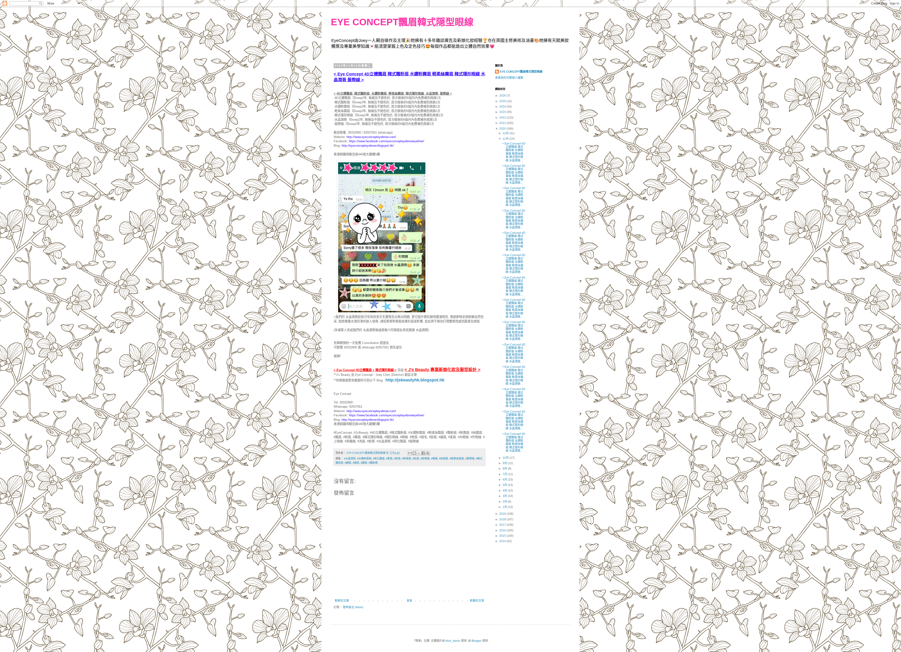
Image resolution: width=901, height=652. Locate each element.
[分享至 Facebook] (423, 453)
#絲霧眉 (443, 458)
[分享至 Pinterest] (427, 453)
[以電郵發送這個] (410, 453)
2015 (503, 535)
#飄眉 (364, 462)
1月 (505, 507)
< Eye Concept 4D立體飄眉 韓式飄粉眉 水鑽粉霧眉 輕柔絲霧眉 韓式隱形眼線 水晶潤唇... (513, 152)
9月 (505, 463)
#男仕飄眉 (379, 458)
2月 (505, 501)
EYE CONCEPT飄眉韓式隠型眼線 (402, 22)
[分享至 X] (418, 453)
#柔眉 (389, 458)
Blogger (477, 640)
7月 (505, 474)
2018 (503, 519)
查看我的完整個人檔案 (509, 77)
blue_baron (453, 640)
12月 (506, 133)
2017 (503, 524)
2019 (503, 513)
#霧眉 (356, 462)
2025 (503, 101)
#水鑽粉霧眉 (364, 458)
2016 (503, 530)
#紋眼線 (425, 458)
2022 (503, 117)
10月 (506, 457)
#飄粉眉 (373, 462)
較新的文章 (342, 600)
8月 (505, 468)
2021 (503, 123)
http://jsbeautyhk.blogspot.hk (415, 380)
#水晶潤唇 (350, 458)
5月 (505, 485)
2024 (503, 106)
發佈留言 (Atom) (353, 607)
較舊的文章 (477, 600)
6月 (505, 479)
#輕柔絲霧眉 (457, 458)
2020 (503, 128)
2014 (503, 541)
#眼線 (434, 458)
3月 (505, 496)
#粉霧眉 (406, 458)
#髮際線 (469, 458)
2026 (503, 95)
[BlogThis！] (414, 453)
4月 (505, 490)
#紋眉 (415, 458)
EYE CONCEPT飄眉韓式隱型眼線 (521, 71)
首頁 (409, 600)
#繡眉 (348, 462)
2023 (503, 112)
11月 (506, 138)
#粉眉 (397, 458)
